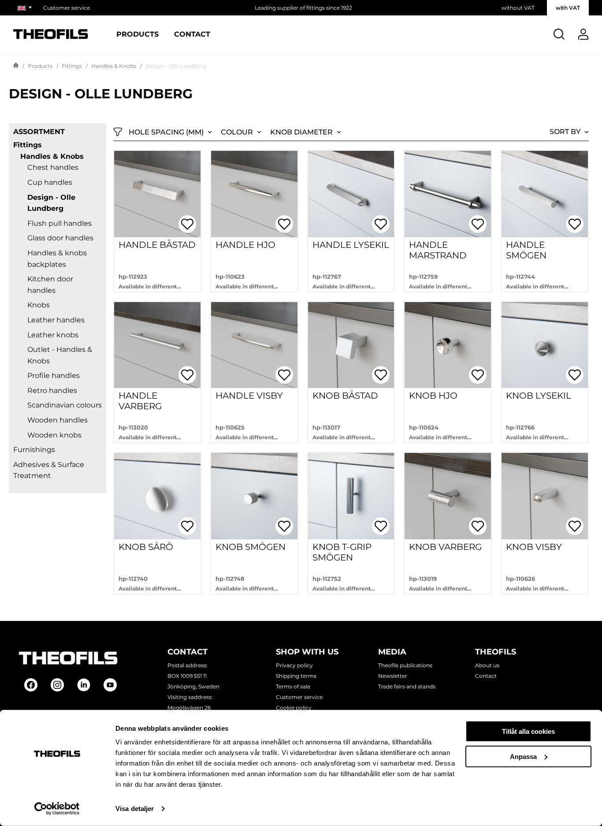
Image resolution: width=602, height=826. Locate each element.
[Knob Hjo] (448, 345)
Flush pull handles (59, 223)
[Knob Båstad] (351, 345)
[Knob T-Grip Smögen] (351, 496)
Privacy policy (294, 665)
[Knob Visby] (545, 496)
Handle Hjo (245, 244)
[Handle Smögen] (545, 194)
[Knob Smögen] (254, 496)
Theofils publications (405, 665)
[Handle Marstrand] (448, 194)
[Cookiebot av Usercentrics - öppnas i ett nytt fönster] (57, 808)
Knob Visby (534, 547)
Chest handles (52, 167)
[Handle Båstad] (157, 194)
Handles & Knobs (113, 66)
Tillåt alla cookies (528, 731)
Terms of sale (293, 686)
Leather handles (56, 320)
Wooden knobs (54, 435)
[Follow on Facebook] (31, 685)
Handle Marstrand (438, 250)
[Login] (583, 34)
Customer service (66, 7)
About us (487, 665)
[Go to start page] (16, 66)
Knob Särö (146, 547)
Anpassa (523, 756)
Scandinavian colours (64, 405)
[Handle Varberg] (157, 345)
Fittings (72, 66)
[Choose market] (26, 7)
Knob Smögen (251, 547)
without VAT (518, 7)
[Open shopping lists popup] (187, 224)
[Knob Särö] (157, 496)
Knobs (38, 305)
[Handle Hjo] (254, 194)
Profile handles (53, 375)
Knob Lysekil (538, 395)
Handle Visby (249, 395)
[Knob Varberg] (448, 496)
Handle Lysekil (350, 244)
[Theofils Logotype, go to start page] (50, 34)
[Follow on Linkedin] (84, 685)
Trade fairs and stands (406, 686)
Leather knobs (52, 335)
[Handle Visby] (254, 345)
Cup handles (49, 182)
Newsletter (392, 676)
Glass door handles (60, 238)
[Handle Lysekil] (351, 194)
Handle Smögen (526, 250)
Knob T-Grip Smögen (342, 552)
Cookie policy (294, 707)
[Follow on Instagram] (57, 685)
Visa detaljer (134, 808)
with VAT (568, 7)
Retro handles (52, 390)
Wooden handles (57, 420)
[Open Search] (559, 34)
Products (137, 34)
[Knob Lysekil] (545, 345)
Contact (192, 34)
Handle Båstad (157, 244)
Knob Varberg (445, 547)
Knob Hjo (433, 395)
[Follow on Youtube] (110, 685)
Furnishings (34, 449)
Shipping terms (296, 676)
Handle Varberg (140, 400)
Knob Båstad (345, 395)
